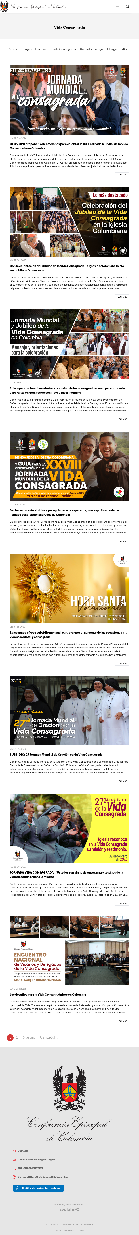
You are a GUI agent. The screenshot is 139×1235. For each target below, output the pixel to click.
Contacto (23, 1151)
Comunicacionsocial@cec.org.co (36, 1159)
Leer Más (122, 174)
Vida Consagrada (64, 49)
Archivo (14, 49)
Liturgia (112, 49)
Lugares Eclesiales (36, 49)
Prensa (81, 1231)
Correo (58, 1231)
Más (124, 49)
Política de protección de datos (41, 1188)
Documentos (69, 1231)
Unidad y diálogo (91, 49)
